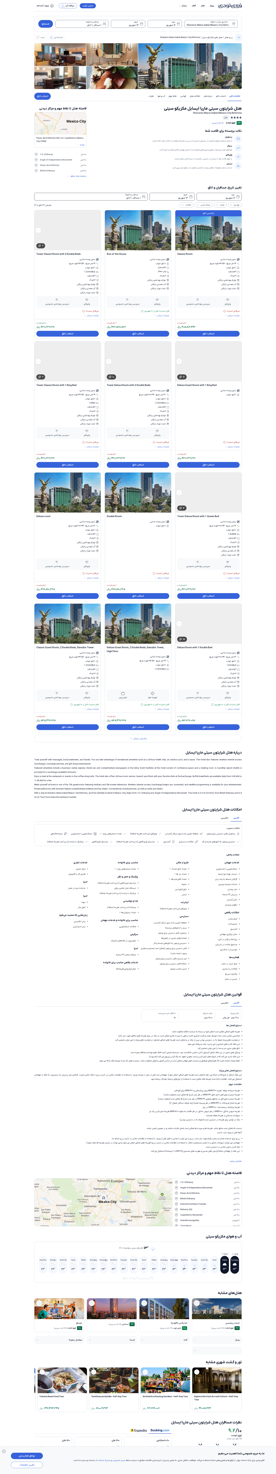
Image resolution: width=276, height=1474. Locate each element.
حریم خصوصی (119, 1460)
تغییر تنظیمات (27, 1464)
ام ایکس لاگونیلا (179, 1323)
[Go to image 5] (213, 1316)
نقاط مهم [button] (173, 96)
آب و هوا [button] (161, 96)
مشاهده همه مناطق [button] (78, 176)
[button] (182, 6)
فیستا (132, 1339)
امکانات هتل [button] (195, 96)
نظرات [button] (151, 96)
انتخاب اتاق (42, 96)
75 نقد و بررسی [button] (217, 123)
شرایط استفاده (103, 1460)
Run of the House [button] (116, 254)
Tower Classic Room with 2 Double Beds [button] (58, 254)
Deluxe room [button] (43, 516)
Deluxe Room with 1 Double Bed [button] (194, 647)
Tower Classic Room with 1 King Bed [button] (56, 385)
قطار (194, 5)
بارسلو (79, 1323)
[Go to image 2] (218, 1316)
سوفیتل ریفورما (75, 1339)
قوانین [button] (183, 96)
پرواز (212, 5)
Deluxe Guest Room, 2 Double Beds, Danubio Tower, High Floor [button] (135, 649)
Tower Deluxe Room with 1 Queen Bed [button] (198, 516)
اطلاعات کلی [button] (234, 96)
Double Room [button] (114, 516)
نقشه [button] (82, 145)
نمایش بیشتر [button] (236, 1161)
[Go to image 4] (162, 1316)
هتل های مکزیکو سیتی (212, 37)
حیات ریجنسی (233, 1323)
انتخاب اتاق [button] (221, 96)
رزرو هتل (228, 37)
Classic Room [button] (185, 254)
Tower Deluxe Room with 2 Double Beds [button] (128, 385)
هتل (203, 5)
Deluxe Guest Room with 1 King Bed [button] (197, 385)
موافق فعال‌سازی (27, 1456)
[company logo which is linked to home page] (229, 5)
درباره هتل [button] (208, 96)
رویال (237, 1339)
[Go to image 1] (220, 1316)
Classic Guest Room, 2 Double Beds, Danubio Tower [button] (65, 647)
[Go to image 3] (216, 1316)
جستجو (45, 23)
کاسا (185, 1339)
